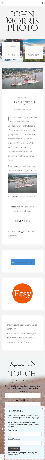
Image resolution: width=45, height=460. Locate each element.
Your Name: (23, 391)
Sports (11, 51)
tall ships (27, 211)
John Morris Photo (22, 21)
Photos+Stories (22, 97)
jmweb (29, 109)
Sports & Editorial (11, 54)
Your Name (12, 430)
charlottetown (27, 206)
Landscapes (33, 51)
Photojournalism (11, 46)
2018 (18, 206)
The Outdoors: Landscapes (33, 54)
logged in (23, 231)
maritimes (18, 211)
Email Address (14, 439)
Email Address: (22, 400)
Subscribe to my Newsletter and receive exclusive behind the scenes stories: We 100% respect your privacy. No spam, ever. (22, 401)
